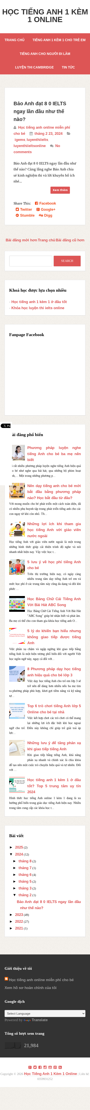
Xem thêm (60, 190)
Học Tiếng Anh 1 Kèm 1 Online (45, 15)
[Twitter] (35, 1067)
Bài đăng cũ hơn (70, 240)
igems (20, 140)
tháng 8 (25, 861)
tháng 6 (25, 875)
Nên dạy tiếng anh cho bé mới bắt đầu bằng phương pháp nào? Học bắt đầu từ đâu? (54, 492)
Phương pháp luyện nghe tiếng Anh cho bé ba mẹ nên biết (54, 454)
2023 (19, 915)
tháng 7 (25, 868)
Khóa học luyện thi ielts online (37, 308)
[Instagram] (45, 1067)
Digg (47, 215)
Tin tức (68, 67)
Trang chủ (14, 40)
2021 (19, 928)
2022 (19, 921)
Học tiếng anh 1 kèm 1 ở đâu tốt (39, 302)
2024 (19, 854)
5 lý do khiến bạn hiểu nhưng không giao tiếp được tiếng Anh (54, 637)
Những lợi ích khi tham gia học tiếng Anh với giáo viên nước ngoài (54, 530)
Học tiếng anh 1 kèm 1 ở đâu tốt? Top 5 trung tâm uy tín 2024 (54, 786)
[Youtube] (50, 1067)
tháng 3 (25, 888)
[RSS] (60, 1067)
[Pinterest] (55, 1067)
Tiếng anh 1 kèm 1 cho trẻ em (59, 40)
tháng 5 (25, 881)
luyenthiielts (37, 140)
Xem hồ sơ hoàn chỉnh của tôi (31, 988)
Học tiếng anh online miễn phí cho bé (41, 980)
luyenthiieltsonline (30, 146)
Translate (40, 1020)
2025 (19, 847)
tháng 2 (25, 895)
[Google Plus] (30, 1067)
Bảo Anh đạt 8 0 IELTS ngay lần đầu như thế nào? (40, 111)
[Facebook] (40, 1067)
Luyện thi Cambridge (34, 67)
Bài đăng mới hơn (21, 240)
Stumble (27, 215)
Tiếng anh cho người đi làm (45, 54)
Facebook (47, 203)
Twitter (25, 209)
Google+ (47, 209)
